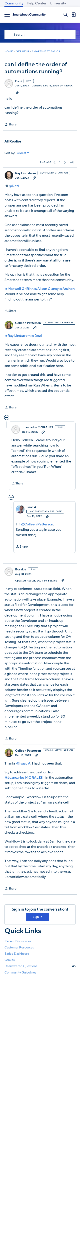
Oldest (21, 153)
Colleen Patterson (28, 323)
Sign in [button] (37, 917)
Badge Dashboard (16, 954)
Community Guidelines (20, 972)
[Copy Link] (17, 92)
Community (13, 3)
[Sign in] (74, 15)
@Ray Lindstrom (17, 335)
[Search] (66, 15)
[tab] (13, 141)
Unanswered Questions (40, 966)
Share (10, 124)
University (58, 3)
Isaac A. (68, 85)
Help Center (36, 3)
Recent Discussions (17, 941)
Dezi (18, 81)
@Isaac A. (23, 763)
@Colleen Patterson (37, 524)
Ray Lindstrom (25, 173)
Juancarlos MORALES (37, 427)
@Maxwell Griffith (19, 288)
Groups (9, 960)
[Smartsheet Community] (29, 14)
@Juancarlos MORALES (23, 777)
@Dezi (14, 185)
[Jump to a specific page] (72, 162)
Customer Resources (19, 947)
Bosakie (20, 570)
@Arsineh (67, 288)
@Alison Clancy (46, 288)
